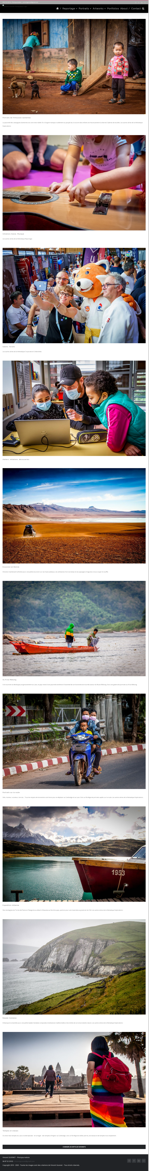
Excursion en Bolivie (11, 567)
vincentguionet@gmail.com (30, 2)
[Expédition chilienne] (74, 854)
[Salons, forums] (74, 295)
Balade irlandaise (10, 1018)
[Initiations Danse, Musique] (74, 182)
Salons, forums (9, 347)
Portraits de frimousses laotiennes (17, 118)
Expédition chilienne (11, 905)
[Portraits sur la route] (74, 741)
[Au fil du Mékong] (74, 628)
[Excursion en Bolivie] (74, 515)
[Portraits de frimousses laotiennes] (74, 66)
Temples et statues (10, 1131)
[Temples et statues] (74, 1079)
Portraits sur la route (11, 792)
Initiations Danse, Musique (13, 234)
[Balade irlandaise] (74, 967)
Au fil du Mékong (9, 680)
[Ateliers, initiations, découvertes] (74, 408)
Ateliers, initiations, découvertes (16, 459)
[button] (143, 8)
